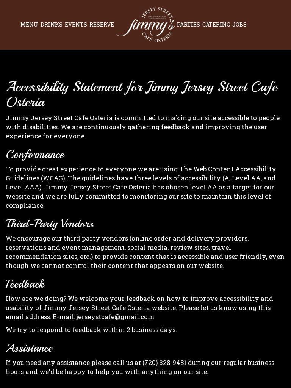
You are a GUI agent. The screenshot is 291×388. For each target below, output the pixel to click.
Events (76, 24)
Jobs (239, 24)
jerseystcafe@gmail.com (115, 316)
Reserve (101, 24)
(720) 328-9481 (164, 362)
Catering (216, 24)
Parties (188, 24)
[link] (145, 24)
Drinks (52, 24)
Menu (29, 24)
